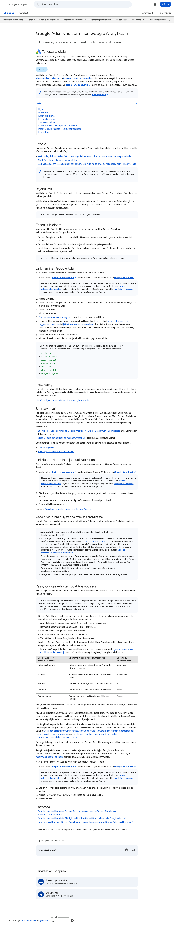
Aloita (41, 69)
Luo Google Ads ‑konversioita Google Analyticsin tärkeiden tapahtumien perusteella (79, 431)
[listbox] (60, 920)
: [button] (40, 103)
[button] (5, 4)
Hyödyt (42, 109)
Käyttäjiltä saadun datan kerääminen (56, 451)
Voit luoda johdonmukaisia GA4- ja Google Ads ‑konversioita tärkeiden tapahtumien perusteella (84, 156)
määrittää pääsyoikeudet (48, 757)
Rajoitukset (43, 112)
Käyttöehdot (43, 920)
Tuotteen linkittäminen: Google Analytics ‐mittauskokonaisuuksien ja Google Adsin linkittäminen (84, 822)
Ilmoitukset (23, 13)
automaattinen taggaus (96, 541)
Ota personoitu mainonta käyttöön (56, 317)
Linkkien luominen (46, 119)
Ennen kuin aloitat (46, 116)
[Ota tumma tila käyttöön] (72, 920)
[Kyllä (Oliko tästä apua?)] (126, 850)
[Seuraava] (168, 20)
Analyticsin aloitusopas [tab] (12, 20)
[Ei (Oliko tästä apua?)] (133, 850)
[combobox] (86, 4)
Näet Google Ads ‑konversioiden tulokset (58, 160)
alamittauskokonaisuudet (48, 78)
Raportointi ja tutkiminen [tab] (75, 20)
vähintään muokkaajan (124, 289)
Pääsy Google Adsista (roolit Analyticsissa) (59, 129)
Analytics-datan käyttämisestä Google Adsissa (68, 509)
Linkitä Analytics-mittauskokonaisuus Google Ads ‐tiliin (62, 400)
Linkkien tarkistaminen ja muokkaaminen (57, 125)
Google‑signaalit (46, 447)
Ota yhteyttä (165, 13)
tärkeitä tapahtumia (77, 85)
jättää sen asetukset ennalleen (78, 324)
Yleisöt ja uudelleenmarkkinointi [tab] (130, 20)
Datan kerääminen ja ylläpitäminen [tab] (43, 20)
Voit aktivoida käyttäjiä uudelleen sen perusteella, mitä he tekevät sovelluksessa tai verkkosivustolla (87, 164)
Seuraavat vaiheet (47, 122)
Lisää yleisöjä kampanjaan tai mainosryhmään (60, 438)
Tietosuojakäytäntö (29, 920)
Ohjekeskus (9, 13)
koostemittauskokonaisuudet (77, 78)
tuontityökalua (99, 94)
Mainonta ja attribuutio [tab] (101, 20)
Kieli (55, 917)
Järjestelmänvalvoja (63, 277)
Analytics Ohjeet (18, 4)
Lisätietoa (43, 132)
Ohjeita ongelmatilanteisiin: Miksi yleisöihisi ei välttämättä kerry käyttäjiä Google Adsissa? (82, 818)
